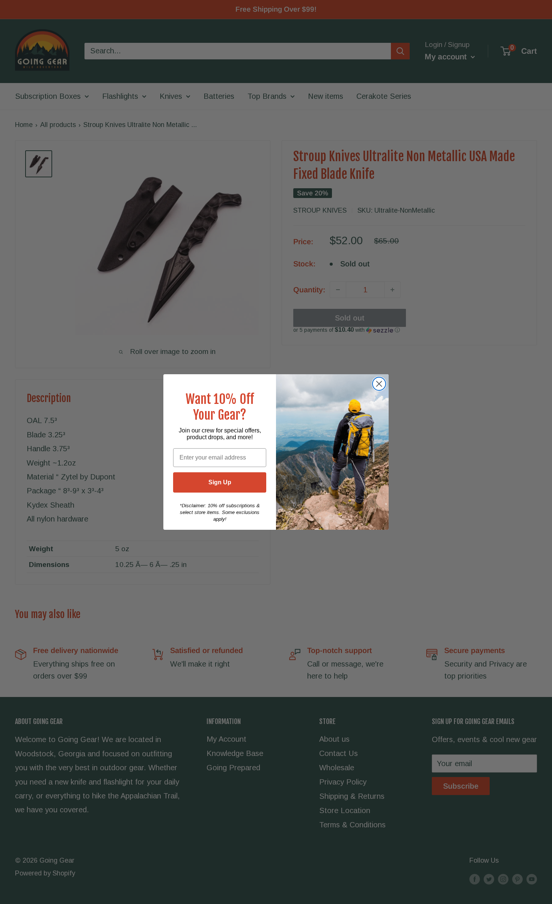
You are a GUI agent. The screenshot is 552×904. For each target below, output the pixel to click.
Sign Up (219, 482)
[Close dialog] (379, 383)
